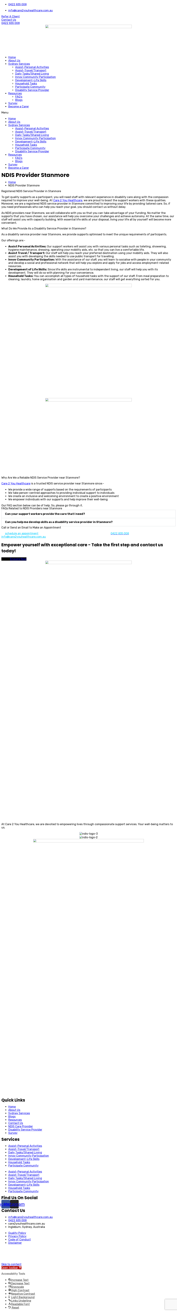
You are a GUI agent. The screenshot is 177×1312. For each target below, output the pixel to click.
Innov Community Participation (35, 77)
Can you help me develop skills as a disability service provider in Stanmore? (59, 522)
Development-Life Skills (30, 80)
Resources (15, 93)
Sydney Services (19, 63)
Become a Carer (18, 106)
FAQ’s (18, 96)
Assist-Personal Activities (32, 67)
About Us (14, 60)
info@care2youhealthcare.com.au (23, 536)
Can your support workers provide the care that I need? (45, 514)
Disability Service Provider (32, 90)
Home (12, 57)
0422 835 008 (17, 1220)
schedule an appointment (21, 533)
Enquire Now (18, 559)
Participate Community (30, 86)
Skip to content (11, 1264)
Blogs (18, 100)
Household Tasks (26, 83)
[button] (88, 112)
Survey (12, 103)
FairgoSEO (104, 1258)
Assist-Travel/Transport (30, 70)
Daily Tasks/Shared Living (32, 73)
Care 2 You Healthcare (67, 200)
